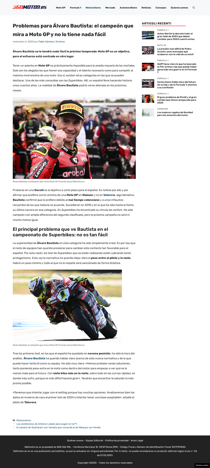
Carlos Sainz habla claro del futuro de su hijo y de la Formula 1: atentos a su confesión (177, 85)
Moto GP (60, 7)
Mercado (110, 7)
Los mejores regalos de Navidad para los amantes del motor (175, 114)
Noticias (146, 7)
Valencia (109, 195)
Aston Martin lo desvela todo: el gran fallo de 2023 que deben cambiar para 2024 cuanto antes (176, 36)
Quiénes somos (75, 440)
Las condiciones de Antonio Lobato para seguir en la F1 (46, 424)
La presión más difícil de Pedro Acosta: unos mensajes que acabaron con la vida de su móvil (175, 51)
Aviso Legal (137, 440)
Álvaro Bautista (34, 358)
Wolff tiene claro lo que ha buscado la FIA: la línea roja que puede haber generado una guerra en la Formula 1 (177, 68)
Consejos (161, 7)
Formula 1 (75, 7)
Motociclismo (93, 7)
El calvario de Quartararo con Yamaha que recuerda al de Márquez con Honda (58, 427)
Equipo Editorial (94, 440)
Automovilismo (128, 7)
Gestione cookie (202, 465)
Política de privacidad (117, 440)
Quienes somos (179, 7)
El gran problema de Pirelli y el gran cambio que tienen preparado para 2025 (177, 100)
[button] (193, 7)
